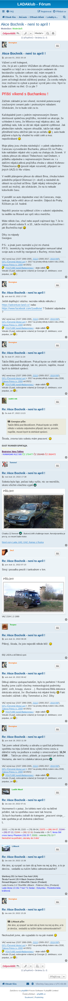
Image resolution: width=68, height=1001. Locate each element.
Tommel (13, 462)
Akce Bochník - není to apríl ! (25, 24)
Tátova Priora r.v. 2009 (12, 265)
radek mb (12, 399)
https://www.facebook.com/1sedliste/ (22, 308)
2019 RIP (54, 259)
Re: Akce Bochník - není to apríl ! (23, 292)
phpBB (24, 991)
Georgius (12, 43)
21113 (35, 259)
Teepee (13, 625)
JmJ (12, 550)
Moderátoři (17, 28)
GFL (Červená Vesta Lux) (14, 262)
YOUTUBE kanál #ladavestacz (19, 268)
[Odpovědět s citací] (57, 45)
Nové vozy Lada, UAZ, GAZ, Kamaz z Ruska (23, 542)
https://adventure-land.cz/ (16, 304)
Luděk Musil (17, 789)
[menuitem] (10, 11)
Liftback (15, 846)
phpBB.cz (41, 994)
